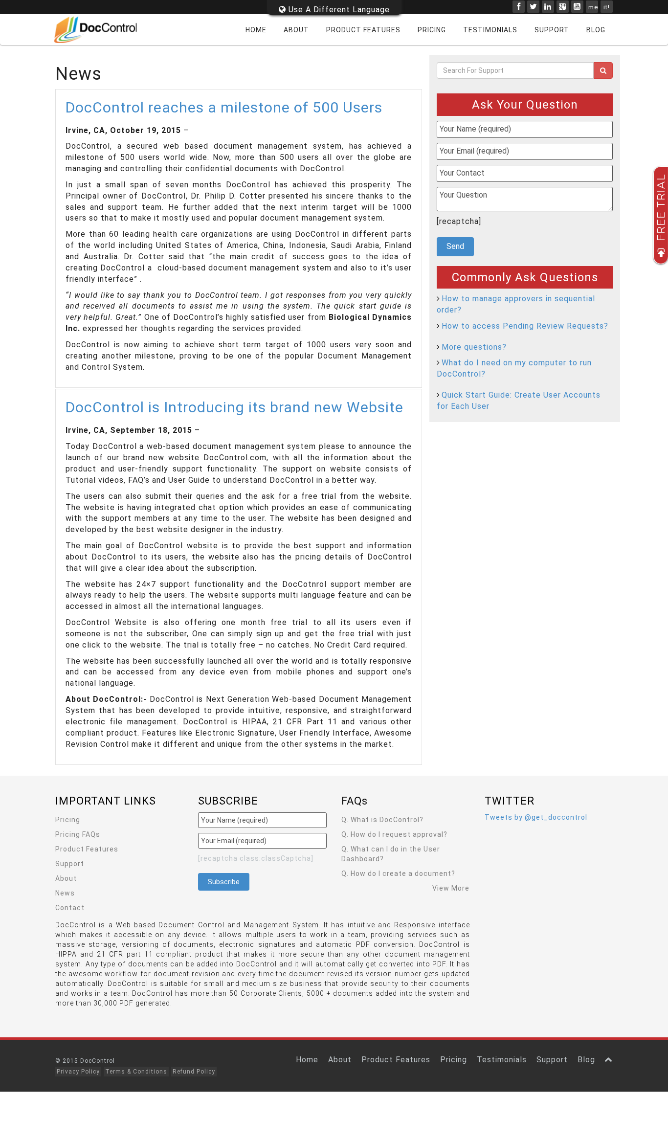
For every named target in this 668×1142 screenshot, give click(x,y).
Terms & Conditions (136, 1071)
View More (450, 888)
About (296, 30)
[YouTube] (577, 6)
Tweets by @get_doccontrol (536, 817)
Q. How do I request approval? (394, 834)
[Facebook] (518, 6)
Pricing (432, 30)
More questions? (474, 347)
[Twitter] (533, 6)
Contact (70, 908)
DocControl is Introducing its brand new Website (234, 407)
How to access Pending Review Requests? (525, 326)
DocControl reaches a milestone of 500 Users (224, 107)
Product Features (363, 30)
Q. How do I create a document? (398, 873)
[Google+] (563, 6)
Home (256, 30)
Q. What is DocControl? (382, 820)
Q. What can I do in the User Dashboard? (390, 854)
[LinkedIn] (548, 6)
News (65, 893)
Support (551, 30)
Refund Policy (194, 1071)
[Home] (101, 29)
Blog (595, 30)
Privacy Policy (78, 1071)
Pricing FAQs (77, 834)
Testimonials (490, 30)
